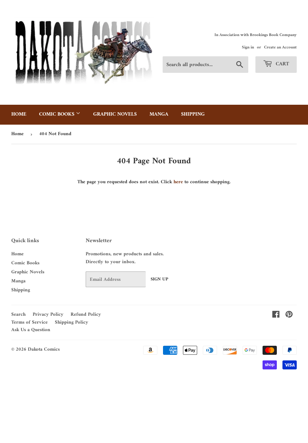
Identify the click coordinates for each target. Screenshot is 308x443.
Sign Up (159, 279)
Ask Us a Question (30, 329)
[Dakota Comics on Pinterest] (289, 316)
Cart (281, 64)
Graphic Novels (115, 114)
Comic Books (57, 114)
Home (18, 114)
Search (18, 314)
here (178, 182)
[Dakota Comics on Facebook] (276, 316)
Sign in (248, 47)
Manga (158, 114)
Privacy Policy (48, 314)
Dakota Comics (44, 349)
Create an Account (280, 47)
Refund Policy (86, 314)
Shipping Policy (71, 322)
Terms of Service (29, 322)
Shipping (193, 114)
